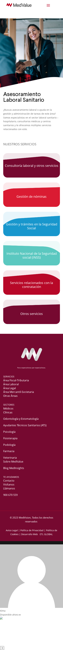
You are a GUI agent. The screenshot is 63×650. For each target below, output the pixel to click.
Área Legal (9, 388)
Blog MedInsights (13, 468)
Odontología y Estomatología (21, 419)
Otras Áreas (10, 396)
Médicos (8, 408)
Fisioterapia (10, 438)
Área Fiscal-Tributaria (16, 380)
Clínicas (7, 412)
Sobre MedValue (13, 461)
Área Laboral (11, 384)
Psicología (9, 432)
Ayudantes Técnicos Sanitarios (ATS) (25, 425)
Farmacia (8, 451)
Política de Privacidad (31, 530)
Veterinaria (10, 457)
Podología (9, 445)
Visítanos (8, 484)
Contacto (8, 480)
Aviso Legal (12, 530)
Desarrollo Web (30, 534)
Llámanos (9, 488)
